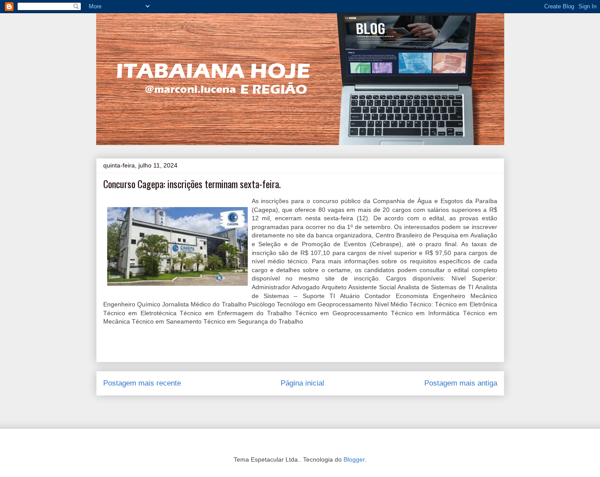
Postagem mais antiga (460, 383)
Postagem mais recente (142, 383)
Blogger (354, 459)
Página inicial (302, 383)
